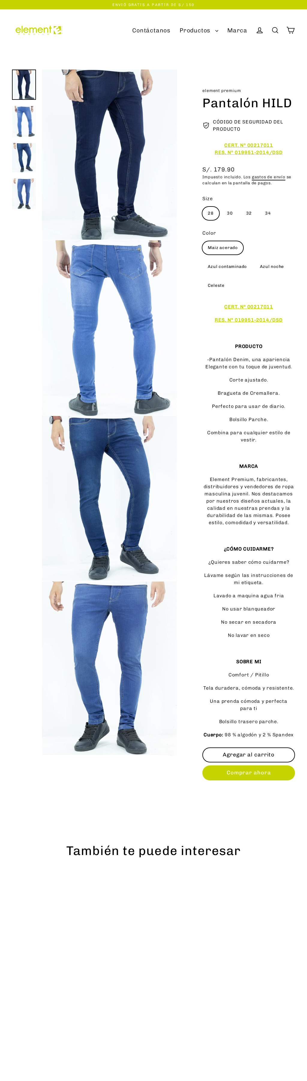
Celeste (216, 285)
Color (209, 233)
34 (268, 213)
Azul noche (272, 266)
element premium (221, 90)
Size (207, 198)
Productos (196, 30)
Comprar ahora (249, 772)
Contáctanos (151, 30)
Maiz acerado (223, 247)
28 (211, 213)
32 (249, 213)
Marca (237, 30)
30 (230, 213)
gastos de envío (268, 176)
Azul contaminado (227, 266)
